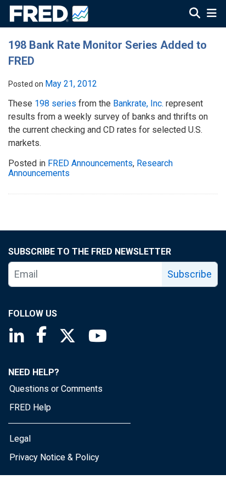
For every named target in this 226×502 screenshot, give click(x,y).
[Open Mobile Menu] (211, 14)
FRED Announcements (90, 163)
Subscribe (189, 274)
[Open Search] (194, 14)
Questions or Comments (56, 388)
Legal (20, 438)
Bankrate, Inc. (138, 103)
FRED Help (30, 407)
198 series (55, 103)
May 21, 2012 (71, 83)
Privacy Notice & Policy (54, 457)
